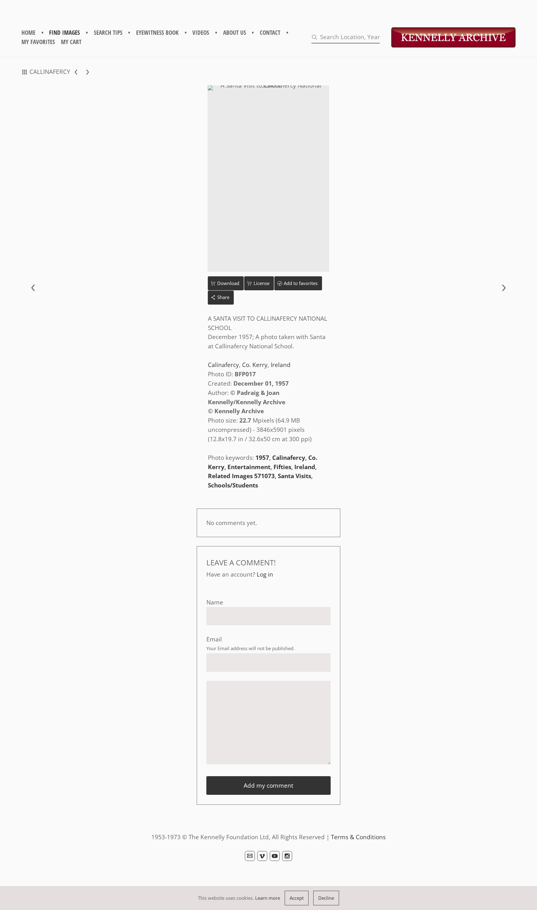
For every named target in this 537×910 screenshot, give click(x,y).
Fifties (282, 467)
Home (28, 32)
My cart (71, 42)
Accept (297, 898)
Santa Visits (294, 476)
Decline (326, 898)
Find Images (64, 32)
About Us (234, 32)
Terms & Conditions (358, 837)
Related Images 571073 (241, 476)
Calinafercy (223, 365)
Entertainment (248, 467)
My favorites (38, 42)
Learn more (267, 898)
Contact (270, 32)
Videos (200, 32)
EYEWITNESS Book (157, 32)
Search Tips (108, 32)
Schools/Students (233, 485)
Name (214, 602)
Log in (265, 574)
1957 (262, 457)
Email (214, 639)
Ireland (281, 365)
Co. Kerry (255, 365)
